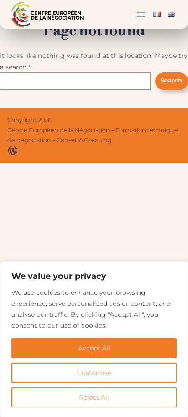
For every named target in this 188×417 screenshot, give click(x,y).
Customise (94, 373)
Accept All (94, 348)
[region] (94, 339)
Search (171, 80)
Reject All (94, 397)
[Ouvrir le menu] (141, 14)
